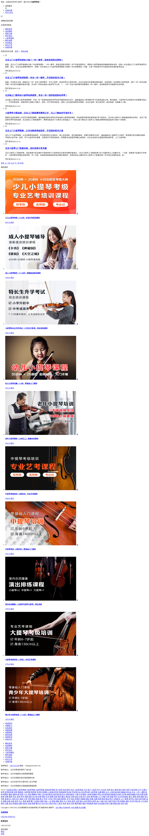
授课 (33, 803)
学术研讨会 (76, 792)
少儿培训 (144, 801)
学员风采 (8, 43)
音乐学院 (66, 790)
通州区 (63, 799)
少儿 (25, 794)
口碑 (132, 790)
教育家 (33, 792)
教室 (103, 799)
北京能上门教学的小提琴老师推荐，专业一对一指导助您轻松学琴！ (36, 95)
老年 (16, 801)
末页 (22, 163)
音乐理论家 (85, 792)
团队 (87, 799)
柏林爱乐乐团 (115, 794)
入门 (100, 797)
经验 (37, 799)
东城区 (122, 801)
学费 (142, 794)
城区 (127, 801)
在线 (12, 801)
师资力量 (8, 33)
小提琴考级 (21, 790)
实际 (126, 803)
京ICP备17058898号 (63, 807)
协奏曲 (123, 792)
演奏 (26, 797)
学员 (45, 799)
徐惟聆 (45, 792)
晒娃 (103, 792)
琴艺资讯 (8, 36)
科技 (69, 801)
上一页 (7, 163)
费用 (76, 803)
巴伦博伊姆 (105, 794)
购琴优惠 (8, 735)
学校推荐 (89, 803)
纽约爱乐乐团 (50, 794)
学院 (99, 794)
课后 (53, 801)
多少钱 (35, 797)
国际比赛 (16, 794)
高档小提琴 (91, 801)
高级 (111, 797)
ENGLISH (9, 12)
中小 (65, 801)
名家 (8, 801)
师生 (61, 801)
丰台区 (103, 790)
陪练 (30, 797)
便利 (95, 803)
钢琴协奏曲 (131, 794)
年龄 (39, 794)
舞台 (63, 797)
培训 (29, 794)
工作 (85, 790)
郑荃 (15, 792)
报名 (81, 801)
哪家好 (34, 794)
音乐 (112, 790)
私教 (144, 799)
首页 (16, 51)
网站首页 (8, 29)
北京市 (132, 801)
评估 (68, 803)
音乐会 (128, 792)
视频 (5, 801)
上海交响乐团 (115, 792)
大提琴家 (93, 792)
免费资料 (8, 732)
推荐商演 (8, 737)
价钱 (29, 803)
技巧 (84, 797)
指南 (42, 801)
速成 (77, 797)
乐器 (136, 799)
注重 (6, 803)
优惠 (99, 799)
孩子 (89, 790)
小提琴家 (27, 792)
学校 (2, 799)
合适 (85, 801)
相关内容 (24, 51)
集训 (51, 803)
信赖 (95, 799)
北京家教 (82, 794)
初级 (104, 797)
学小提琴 (59, 790)
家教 (143, 792)
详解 (6, 797)
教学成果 (8, 40)
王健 (99, 792)
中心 (20, 801)
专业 (72, 790)
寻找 (29, 799)
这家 (55, 797)
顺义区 (137, 801)
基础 (59, 799)
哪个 (32, 801)
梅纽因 (20, 792)
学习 (99, 790)
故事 (28, 801)
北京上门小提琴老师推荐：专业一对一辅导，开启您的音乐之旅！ (35, 77)
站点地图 (82, 807)
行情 (118, 801)
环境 (55, 799)
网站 (33, 799)
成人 (98, 801)
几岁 (43, 794)
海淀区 (68, 797)
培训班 (77, 799)
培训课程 (8, 31)
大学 (25, 799)
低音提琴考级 (50, 790)
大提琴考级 (40, 790)
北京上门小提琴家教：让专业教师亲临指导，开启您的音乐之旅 (34, 130)
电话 (14, 799)
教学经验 (94, 797)
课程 (43, 797)
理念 (55, 803)
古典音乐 (116, 799)
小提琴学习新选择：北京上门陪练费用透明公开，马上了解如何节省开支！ (39, 113)
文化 (43, 803)
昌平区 (131, 799)
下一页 (17, 163)
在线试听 (8, 728)
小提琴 (94, 790)
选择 (73, 797)
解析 (80, 803)
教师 (10, 797)
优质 (140, 799)
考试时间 (8, 723)
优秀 (138, 797)
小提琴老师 (78, 790)
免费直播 (8, 730)
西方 (111, 799)
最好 (84, 803)
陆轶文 (72, 794)
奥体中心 (8, 799)
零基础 (15, 803)
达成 (80, 797)
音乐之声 (8, 45)
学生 (14, 797)
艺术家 (124, 794)
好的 (88, 797)
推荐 (126, 799)
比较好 (37, 801)
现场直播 (62, 792)
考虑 (24, 801)
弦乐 (106, 801)
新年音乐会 (60, 794)
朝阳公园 (116, 803)
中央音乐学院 (11, 790)
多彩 (64, 803)
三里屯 (59, 803)
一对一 (138, 792)
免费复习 (8, 726)
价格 (39, 797)
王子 (140, 790)
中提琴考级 (30, 790)
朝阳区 (5, 794)
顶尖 (46, 801)
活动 (10, 803)
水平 (68, 799)
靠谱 (134, 797)
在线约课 (8, 10)
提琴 (128, 790)
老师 (116, 790)
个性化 (50, 799)
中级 (108, 797)
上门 (122, 799)
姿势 (73, 801)
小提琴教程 (9, 38)
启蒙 (20, 803)
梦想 (59, 797)
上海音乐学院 (53, 792)
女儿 (107, 792)
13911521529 (14, 766)
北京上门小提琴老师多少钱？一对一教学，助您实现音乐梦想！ (34, 60)
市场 (114, 801)
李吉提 (69, 792)
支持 (122, 803)
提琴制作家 (9, 792)
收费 (145, 794)
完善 (72, 803)
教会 (107, 799)
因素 (91, 799)
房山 (146, 797)
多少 (18, 799)
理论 (115, 797)
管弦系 (39, 792)
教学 (124, 790)
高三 (47, 803)
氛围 (51, 797)
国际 (57, 801)
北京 (133, 792)
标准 (2, 797)
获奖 (22, 794)
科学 (22, 797)
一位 (49, 801)
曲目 (22, 799)
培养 (108, 790)
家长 (120, 790)
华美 (107, 803)
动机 (102, 801)
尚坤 (138, 794)
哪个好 (38, 803)
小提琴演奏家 (91, 794)
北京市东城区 (123, 797)
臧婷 (10, 794)
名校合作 (8, 739)
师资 (136, 790)
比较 (72, 799)
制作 (2, 803)
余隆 (67, 794)
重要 (142, 797)
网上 (41, 799)
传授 (110, 801)
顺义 (130, 797)
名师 (18, 797)
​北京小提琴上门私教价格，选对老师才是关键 (26, 148)
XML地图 (74, 807)
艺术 (47, 797)
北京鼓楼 (101, 803)
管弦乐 (24, 803)
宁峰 (77, 794)
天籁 (111, 803)
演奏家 (83, 799)
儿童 (77, 801)
